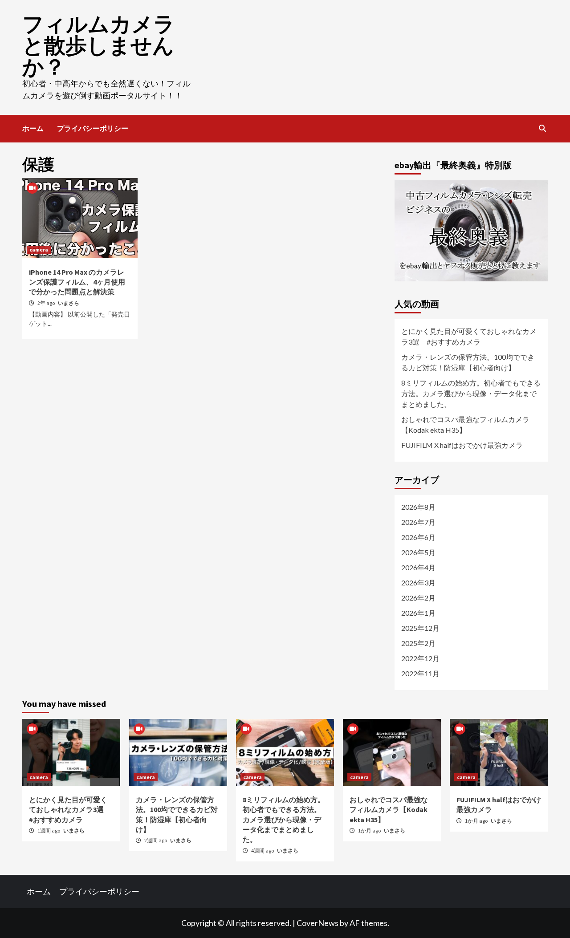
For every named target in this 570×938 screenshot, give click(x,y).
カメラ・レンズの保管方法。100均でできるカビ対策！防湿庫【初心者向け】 (467, 362)
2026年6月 (418, 537)
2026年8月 (418, 507)
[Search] (542, 128)
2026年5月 (418, 552)
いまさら (68, 303)
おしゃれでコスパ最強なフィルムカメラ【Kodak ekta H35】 (465, 424)
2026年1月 (418, 613)
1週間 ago (49, 830)
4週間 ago (263, 850)
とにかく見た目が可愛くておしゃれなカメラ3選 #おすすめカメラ (469, 336)
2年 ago (46, 303)
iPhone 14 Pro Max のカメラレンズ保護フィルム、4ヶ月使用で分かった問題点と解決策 (77, 282)
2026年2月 (418, 597)
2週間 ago (156, 840)
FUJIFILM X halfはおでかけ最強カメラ (462, 445)
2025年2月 (418, 643)
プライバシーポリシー (92, 128)
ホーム (33, 128)
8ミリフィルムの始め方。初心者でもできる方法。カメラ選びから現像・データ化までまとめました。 (471, 393)
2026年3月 (418, 582)
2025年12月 (420, 628)
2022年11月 (420, 673)
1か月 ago (370, 830)
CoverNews (317, 923)
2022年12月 (420, 658)
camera (38, 249)
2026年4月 (418, 567)
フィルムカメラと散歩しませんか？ (98, 45)
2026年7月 (418, 522)
